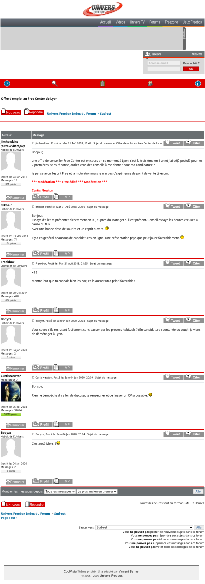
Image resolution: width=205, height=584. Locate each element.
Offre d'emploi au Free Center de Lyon (29, 98)
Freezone (171, 23)
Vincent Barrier (129, 571)
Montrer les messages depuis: (23, 491)
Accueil (105, 23)
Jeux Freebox (192, 23)
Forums (155, 23)
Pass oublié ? (191, 63)
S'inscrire (197, 54)
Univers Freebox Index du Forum (71, 114)
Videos (120, 23)
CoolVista (70, 571)
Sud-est (105, 114)
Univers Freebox (111, 576)
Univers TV (137, 23)
